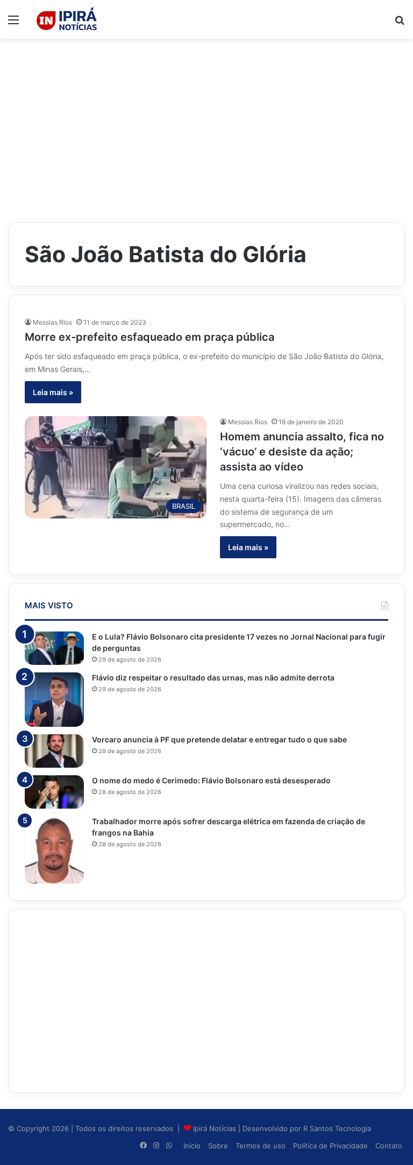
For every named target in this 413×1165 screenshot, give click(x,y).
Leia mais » (53, 392)
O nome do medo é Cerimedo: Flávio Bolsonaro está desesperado (211, 780)
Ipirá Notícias (215, 1128)
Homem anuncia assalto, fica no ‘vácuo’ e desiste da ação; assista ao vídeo (302, 451)
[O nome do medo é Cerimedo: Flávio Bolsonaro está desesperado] (54, 792)
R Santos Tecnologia (337, 1128)
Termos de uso (261, 1145)
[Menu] (13, 23)
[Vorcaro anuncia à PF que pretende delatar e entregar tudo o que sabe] (54, 751)
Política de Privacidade (330, 1145)
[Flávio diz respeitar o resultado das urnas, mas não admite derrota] (54, 699)
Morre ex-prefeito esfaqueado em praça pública (149, 337)
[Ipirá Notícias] (66, 19)
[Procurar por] (399, 23)
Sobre (218, 1145)
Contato (388, 1145)
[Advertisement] (206, 125)
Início (192, 1145)
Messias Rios (52, 322)
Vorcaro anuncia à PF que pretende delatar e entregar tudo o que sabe (219, 739)
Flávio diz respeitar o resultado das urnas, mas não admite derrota (213, 677)
